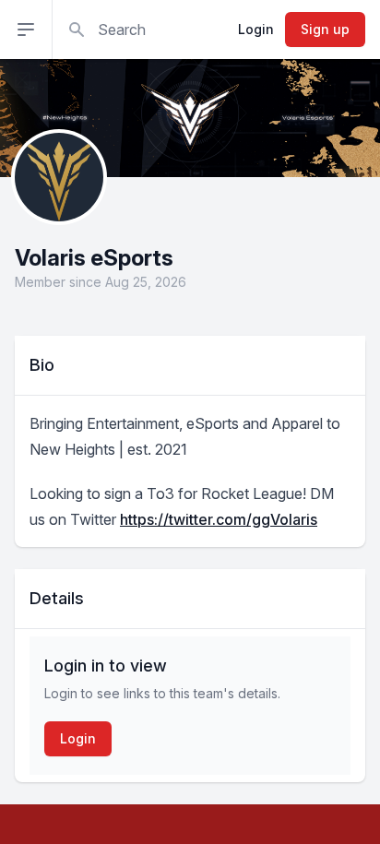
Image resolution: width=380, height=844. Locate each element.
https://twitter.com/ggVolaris (218, 519)
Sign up (325, 29)
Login (256, 29)
